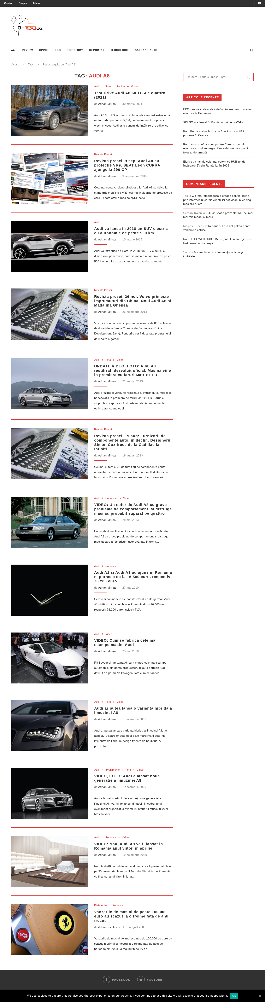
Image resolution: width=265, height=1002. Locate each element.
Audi (97, 86)
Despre (23, 3)
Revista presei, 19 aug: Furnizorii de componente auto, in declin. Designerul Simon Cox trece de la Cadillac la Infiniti (133, 442)
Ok (234, 995)
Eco (58, 50)
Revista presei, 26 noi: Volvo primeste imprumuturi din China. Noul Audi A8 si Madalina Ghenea (132, 301)
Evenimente (112, 769)
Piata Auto (100, 905)
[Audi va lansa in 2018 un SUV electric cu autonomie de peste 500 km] (49, 246)
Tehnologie (120, 50)
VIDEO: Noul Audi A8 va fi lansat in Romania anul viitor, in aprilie (128, 846)
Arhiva (36, 3)
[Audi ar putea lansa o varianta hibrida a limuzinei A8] (49, 725)
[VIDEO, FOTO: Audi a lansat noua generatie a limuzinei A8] (49, 793)
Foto (108, 86)
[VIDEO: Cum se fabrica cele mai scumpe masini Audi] (49, 658)
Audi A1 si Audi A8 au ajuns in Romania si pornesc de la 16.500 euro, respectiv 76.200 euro (133, 576)
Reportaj (96, 50)
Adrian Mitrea (107, 103)
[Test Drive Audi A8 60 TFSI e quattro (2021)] (49, 110)
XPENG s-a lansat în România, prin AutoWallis (213, 122)
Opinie (44, 50)
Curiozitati (111, 498)
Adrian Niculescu (109, 927)
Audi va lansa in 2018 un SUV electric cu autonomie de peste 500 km (131, 231)
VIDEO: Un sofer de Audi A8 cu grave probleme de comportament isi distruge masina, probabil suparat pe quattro (133, 509)
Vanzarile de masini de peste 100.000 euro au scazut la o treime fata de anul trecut (132, 916)
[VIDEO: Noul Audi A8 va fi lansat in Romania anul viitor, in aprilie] (49, 861)
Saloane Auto (146, 50)
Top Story (75, 50)
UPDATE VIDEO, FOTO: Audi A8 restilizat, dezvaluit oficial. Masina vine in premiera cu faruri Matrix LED (132, 370)
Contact (8, 3)
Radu (186, 239)
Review (27, 50)
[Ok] (260, 996)
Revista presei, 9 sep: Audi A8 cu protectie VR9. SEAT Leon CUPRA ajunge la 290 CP (127, 165)
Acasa (15, 64)
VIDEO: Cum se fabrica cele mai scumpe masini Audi (125, 642)
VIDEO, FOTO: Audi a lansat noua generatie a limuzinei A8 (127, 778)
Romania (110, 566)
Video (134, 86)
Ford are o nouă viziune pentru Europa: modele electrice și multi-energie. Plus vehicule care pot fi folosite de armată (215, 148)
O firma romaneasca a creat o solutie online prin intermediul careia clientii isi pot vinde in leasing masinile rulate (217, 199)
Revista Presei (103, 154)
